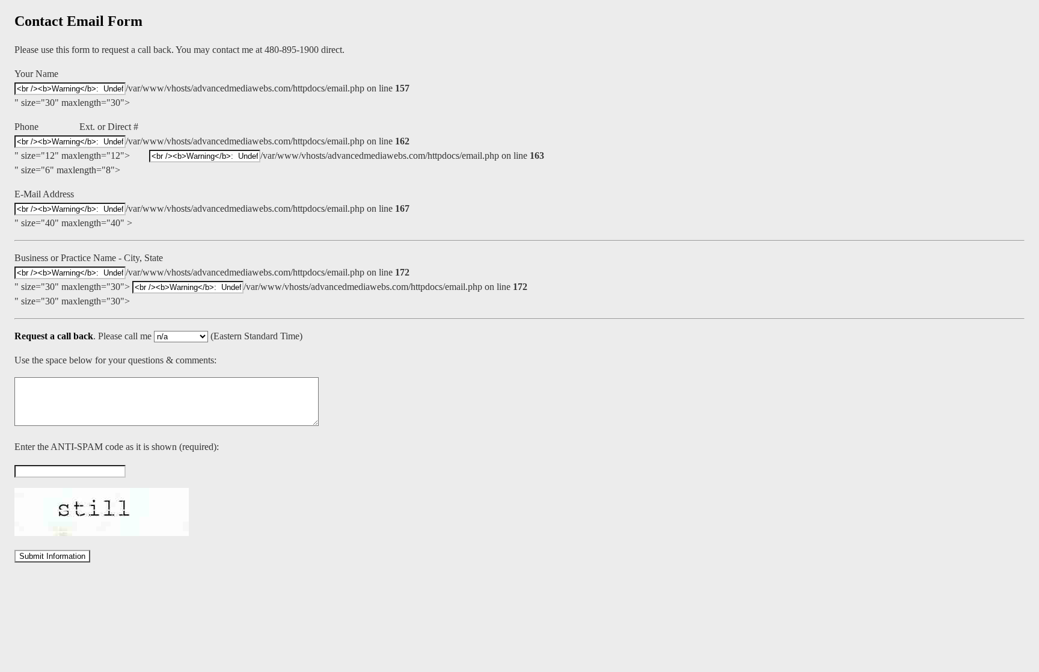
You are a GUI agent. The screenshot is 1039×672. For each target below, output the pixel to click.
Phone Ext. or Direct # (76, 127)
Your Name (36, 74)
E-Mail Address (44, 194)
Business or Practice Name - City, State (88, 258)
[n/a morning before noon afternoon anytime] (182, 336)
